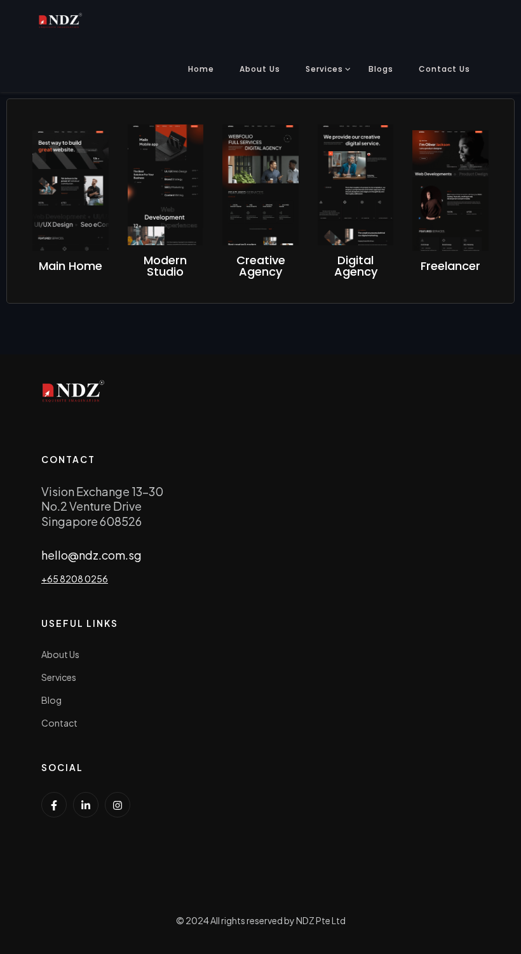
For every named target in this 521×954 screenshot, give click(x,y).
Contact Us (444, 69)
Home (201, 69)
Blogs (381, 69)
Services (324, 69)
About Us (260, 69)
